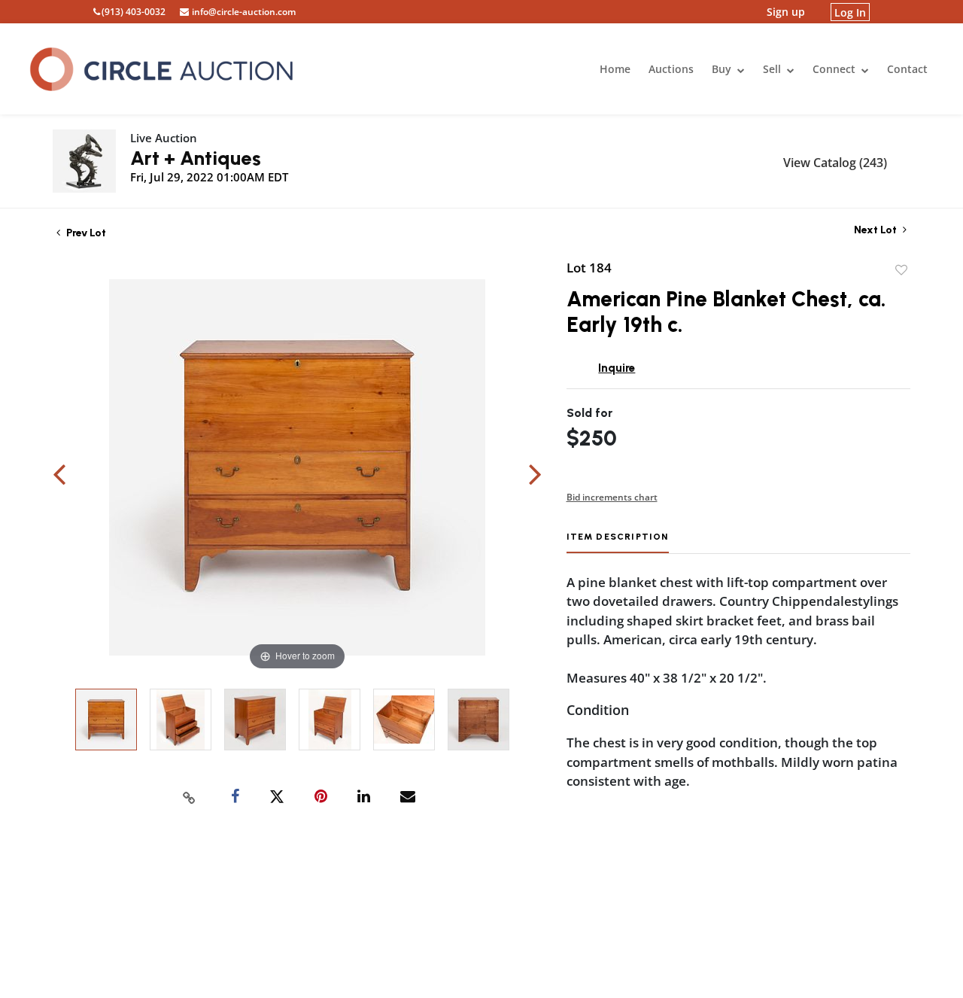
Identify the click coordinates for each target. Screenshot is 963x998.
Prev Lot (85, 233)
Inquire (616, 368)
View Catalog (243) (835, 162)
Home (615, 69)
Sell (773, 69)
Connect (835, 69)
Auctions (671, 69)
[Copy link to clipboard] (190, 797)
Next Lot (876, 230)
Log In (850, 12)
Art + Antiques (195, 158)
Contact (907, 69)
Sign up (786, 12)
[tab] (618, 542)
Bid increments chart (612, 497)
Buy (723, 69)
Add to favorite (901, 270)
